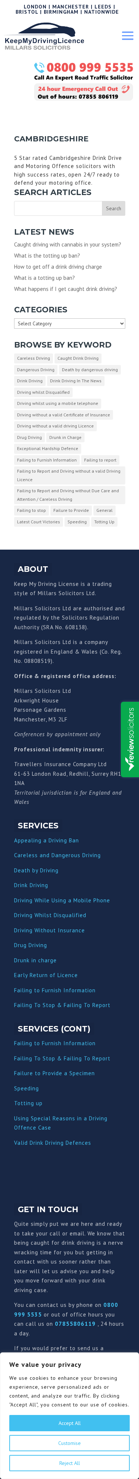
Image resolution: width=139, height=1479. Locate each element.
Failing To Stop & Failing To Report (62, 1005)
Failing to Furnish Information (47, 460)
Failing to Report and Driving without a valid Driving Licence (68, 475)
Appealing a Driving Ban (46, 840)
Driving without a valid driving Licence (55, 426)
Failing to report (100, 460)
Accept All (70, 1423)
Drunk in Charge (65, 437)
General (104, 510)
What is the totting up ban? (47, 255)
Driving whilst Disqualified (43, 392)
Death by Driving (36, 870)
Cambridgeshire (51, 138)
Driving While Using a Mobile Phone (62, 900)
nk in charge (40, 960)
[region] (69, 1415)
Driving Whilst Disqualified (50, 915)
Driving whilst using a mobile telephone (57, 403)
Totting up (28, 1103)
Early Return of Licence (46, 975)
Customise (69, 1443)
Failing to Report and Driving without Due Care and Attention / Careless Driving (68, 495)
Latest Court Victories (38, 521)
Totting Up (104, 521)
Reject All (69, 1463)
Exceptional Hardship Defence (47, 448)
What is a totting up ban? (44, 277)
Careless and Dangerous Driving (57, 855)
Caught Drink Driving (78, 358)
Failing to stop (31, 510)
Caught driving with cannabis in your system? (67, 244)
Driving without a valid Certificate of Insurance (63, 414)
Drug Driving (29, 437)
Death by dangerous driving (90, 369)
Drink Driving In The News (76, 380)
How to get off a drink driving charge (58, 266)
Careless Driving (33, 358)
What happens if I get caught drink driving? (65, 288)
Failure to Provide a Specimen (54, 1073)
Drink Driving (30, 380)
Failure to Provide (71, 510)
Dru (18, 960)
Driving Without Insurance (49, 930)
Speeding (77, 521)
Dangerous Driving (35, 369)
